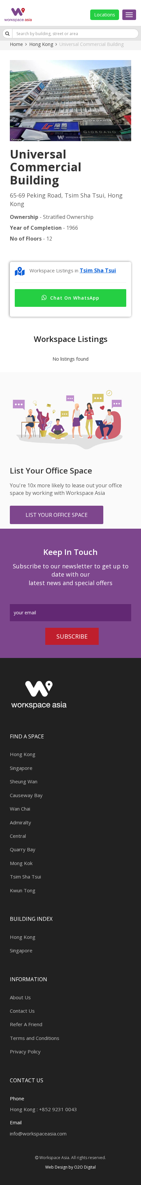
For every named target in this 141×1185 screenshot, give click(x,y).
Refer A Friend (26, 1024)
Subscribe (72, 636)
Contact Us (22, 1010)
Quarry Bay (22, 849)
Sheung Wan (23, 781)
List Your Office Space (57, 514)
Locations (104, 14)
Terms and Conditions (34, 1038)
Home (16, 44)
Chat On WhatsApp (74, 298)
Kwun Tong (22, 890)
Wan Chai (20, 808)
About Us (20, 997)
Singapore (21, 768)
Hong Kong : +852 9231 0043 (43, 1109)
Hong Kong (41, 44)
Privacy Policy (25, 1051)
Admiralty (20, 822)
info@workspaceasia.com (38, 1133)
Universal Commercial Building (91, 44)
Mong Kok (21, 863)
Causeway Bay (26, 795)
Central (18, 836)
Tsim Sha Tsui (98, 270)
